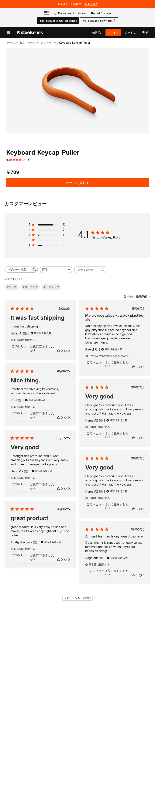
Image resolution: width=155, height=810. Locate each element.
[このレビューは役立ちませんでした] (65, 351)
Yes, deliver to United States (58, 20)
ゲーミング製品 (15, 42)
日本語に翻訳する (24, 339)
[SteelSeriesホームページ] (30, 32)
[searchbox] (18, 269)
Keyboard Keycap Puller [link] (74, 42)
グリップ (11, 287)
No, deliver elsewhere (97, 20)
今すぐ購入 (91, 4)
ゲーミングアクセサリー (42, 42)
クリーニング (30, 287)
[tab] (96, 32)
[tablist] (96, 32)
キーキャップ (51, 287)
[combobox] (56, 269)
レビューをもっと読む (77, 597)
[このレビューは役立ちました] (58, 351)
